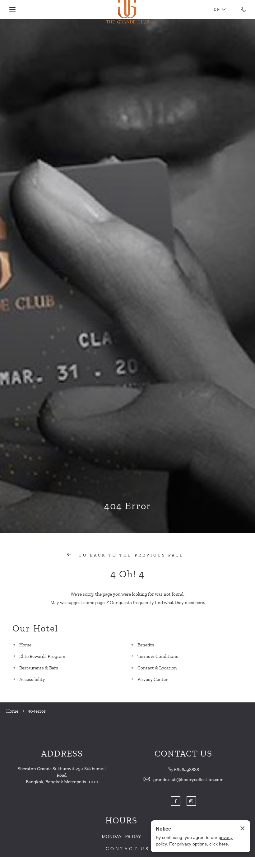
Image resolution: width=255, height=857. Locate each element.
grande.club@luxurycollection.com (188, 779)
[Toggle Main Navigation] (12, 9)
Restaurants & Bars (38, 668)
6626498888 (186, 769)
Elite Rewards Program (42, 656)
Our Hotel (35, 628)
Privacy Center (152, 679)
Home (25, 645)
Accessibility (32, 679)
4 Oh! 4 (127, 574)
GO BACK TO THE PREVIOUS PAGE (130, 555)
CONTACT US (128, 848)
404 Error (127, 506)
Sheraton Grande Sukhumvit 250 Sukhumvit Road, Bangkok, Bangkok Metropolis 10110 (62, 775)
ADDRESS (62, 753)
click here (218, 843)
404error (37, 711)
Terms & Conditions (157, 656)
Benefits (145, 645)
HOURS (121, 820)
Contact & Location (157, 668)
